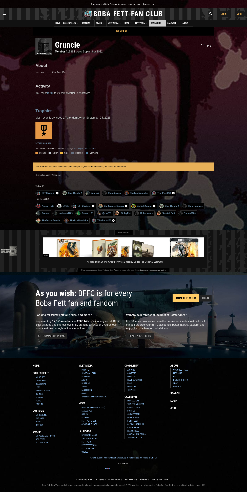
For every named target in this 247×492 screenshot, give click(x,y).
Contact (177, 387)
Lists (38, 387)
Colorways (41, 384)
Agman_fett (48, 206)
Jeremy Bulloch (134, 437)
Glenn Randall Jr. (135, 424)
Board (99, 23)
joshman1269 (66, 213)
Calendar (172, 23)
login (50, 93)
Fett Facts (86, 442)
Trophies (43, 110)
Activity (131, 370)
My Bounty (40, 377)
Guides (84, 414)
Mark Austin (133, 417)
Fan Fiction (86, 390)
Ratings (39, 394)
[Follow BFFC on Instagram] (112, 470)
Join (239, 14)
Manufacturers (43, 391)
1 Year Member (43, 143)
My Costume (41, 415)
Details (39, 422)
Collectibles (69, 23)
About (185, 23)
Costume (86, 23)
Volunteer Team (180, 370)
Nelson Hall (133, 431)
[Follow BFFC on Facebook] (107, 470)
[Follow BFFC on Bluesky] (139, 470)
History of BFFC (180, 380)
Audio (84, 380)
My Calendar (133, 401)
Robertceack (114, 193)
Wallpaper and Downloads (94, 397)
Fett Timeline (87, 448)
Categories (41, 380)
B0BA (66, 206)
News (127, 23)
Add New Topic (42, 443)
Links (129, 383)
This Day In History (89, 438)
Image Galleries (88, 373)
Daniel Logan (133, 407)
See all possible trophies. (84, 148)
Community (156, 23)
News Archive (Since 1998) (93, 407)
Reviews (39, 397)
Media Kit (177, 373)
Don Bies (131, 411)
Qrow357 (106, 213)
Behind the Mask (89, 435)
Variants (40, 418)
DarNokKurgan (144, 206)
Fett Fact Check (88, 421)
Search (175, 393)
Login (224, 14)
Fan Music (86, 376)
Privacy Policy (115, 479)
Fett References (88, 445)
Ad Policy (144, 479)
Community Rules (85, 479)
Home (57, 23)
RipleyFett (126, 213)
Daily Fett (86, 370)
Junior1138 (87, 213)
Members (122, 31)
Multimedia (113, 23)
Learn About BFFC (140, 336)
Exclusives (86, 411)
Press (175, 376)
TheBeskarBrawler (51, 220)
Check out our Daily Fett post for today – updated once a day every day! (123, 4)
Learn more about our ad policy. (153, 270)
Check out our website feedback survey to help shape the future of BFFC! (123, 458)
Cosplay (39, 425)
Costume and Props (136, 434)
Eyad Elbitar (133, 427)
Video (84, 387)
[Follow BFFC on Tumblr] (123, 470)
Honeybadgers (195, 206)
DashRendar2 (75, 193)
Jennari (95, 193)
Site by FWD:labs (160, 479)
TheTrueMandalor (139, 193)
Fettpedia (140, 23)
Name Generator (134, 380)
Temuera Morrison (135, 404)
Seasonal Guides (89, 424)
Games (84, 393)
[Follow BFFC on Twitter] (118, 470)
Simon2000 (190, 213)
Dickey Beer (132, 421)
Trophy (206, 45)
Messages (131, 387)
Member (60, 51)
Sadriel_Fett (168, 213)
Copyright (101, 479)
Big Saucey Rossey (114, 206)
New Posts (40, 439)
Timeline (39, 404)
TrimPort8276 (164, 193)
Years (38, 401)
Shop (175, 383)
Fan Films (85, 383)
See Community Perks (51, 336)
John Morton (133, 414)
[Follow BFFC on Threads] (134, 470)
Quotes (84, 452)
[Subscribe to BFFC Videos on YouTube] (129, 470)
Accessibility (131, 479)
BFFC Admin (48, 193)
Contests (131, 373)
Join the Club (185, 298)
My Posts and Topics (45, 436)
